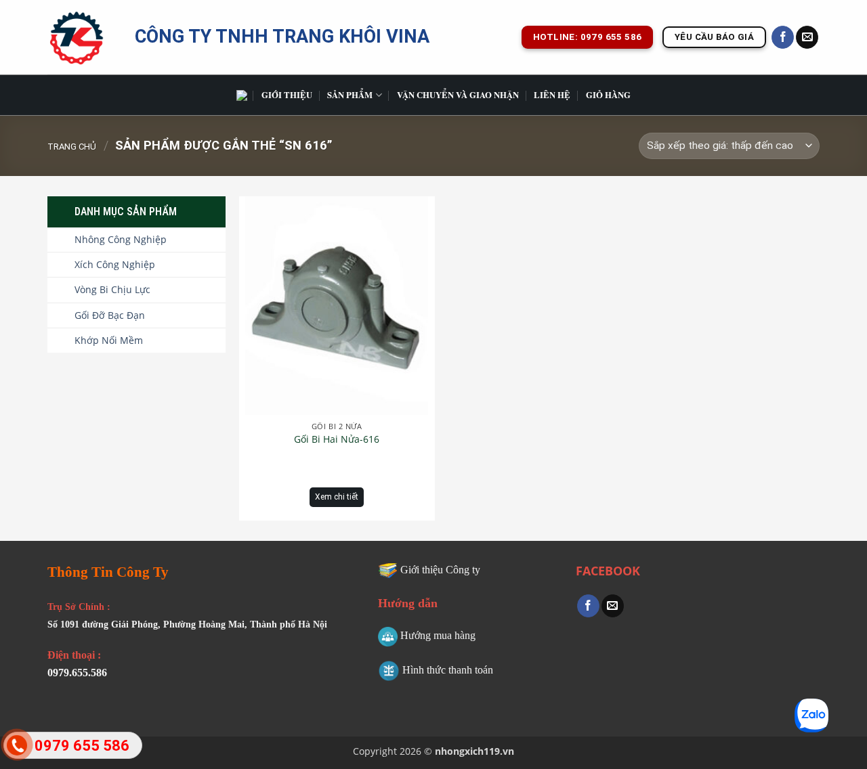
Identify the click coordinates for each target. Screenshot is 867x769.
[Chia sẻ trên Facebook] (588, 605)
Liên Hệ (552, 95)
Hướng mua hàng (437, 635)
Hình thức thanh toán (447, 670)
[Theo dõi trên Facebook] (782, 37)
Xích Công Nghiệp (115, 264)
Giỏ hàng (608, 95)
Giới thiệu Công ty (440, 569)
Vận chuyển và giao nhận (458, 95)
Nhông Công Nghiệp (121, 239)
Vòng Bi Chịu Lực (112, 289)
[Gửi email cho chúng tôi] (807, 37)
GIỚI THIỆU (286, 95)
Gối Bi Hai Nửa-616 (336, 439)
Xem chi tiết (336, 497)
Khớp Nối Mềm (109, 340)
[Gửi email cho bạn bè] (612, 605)
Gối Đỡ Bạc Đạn (110, 315)
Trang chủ (71, 146)
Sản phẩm (350, 95)
